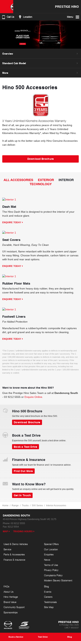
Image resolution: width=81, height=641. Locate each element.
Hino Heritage (11, 596)
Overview (7, 54)
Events (47, 591)
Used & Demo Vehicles (16, 544)
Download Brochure (40, 158)
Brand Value (10, 602)
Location (27, 16)
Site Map (48, 607)
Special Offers (51, 544)
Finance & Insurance (14, 559)
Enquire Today (11, 222)
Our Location (51, 549)
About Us (8, 591)
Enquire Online (33, 396)
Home (5, 505)
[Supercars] (23, 625)
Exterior (46, 180)
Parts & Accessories (14, 554)
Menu (70, 16)
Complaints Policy (53, 575)
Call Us (10, 16)
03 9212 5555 (12, 396)
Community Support (14, 607)
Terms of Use (51, 564)
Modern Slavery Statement (58, 580)
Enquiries (48, 554)
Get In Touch (22, 495)
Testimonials (50, 602)
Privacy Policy (51, 570)
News (47, 559)
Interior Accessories (56, 505)
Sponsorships (11, 612)
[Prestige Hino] (6, 6)
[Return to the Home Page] (8, 625)
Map (5, 531)
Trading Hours (23, 531)
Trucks (25, 505)
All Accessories (18, 180)
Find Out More (23, 471)
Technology (41, 184)
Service (7, 549)
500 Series (37, 505)
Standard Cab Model (14, 63)
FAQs (6, 586)
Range (15, 505)
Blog (46, 586)
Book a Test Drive (25, 446)
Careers (48, 596)
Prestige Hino (67, 6)
